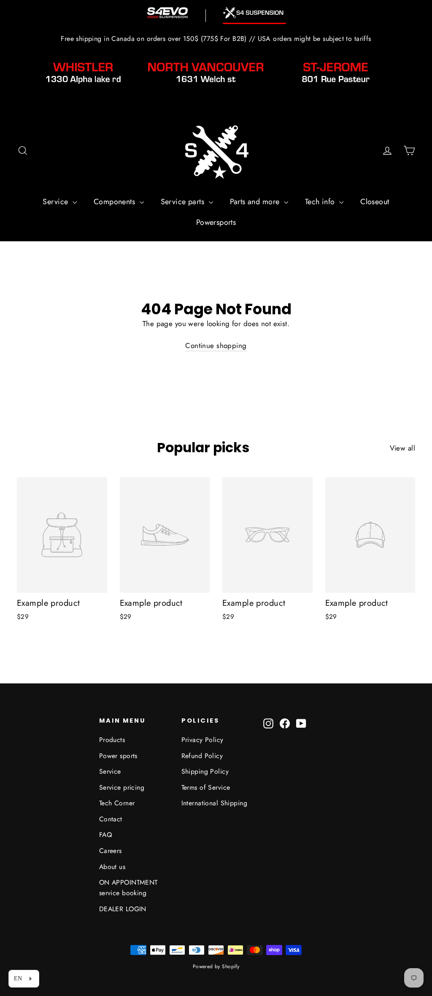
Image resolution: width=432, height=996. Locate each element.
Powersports (216, 222)
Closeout (374, 201)
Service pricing (121, 787)
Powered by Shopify (216, 966)
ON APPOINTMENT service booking (128, 887)
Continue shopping (215, 345)
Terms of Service (205, 787)
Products (112, 740)
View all (402, 448)
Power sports (118, 756)
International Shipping (214, 803)
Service (56, 201)
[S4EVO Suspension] (167, 12)
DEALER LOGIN (122, 909)
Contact (110, 819)
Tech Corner (117, 803)
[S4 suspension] (254, 13)
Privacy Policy (202, 740)
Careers (110, 851)
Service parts (184, 201)
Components (116, 201)
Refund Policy (202, 756)
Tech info (321, 201)
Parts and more (256, 201)
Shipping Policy (205, 771)
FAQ (105, 834)
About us (112, 867)
